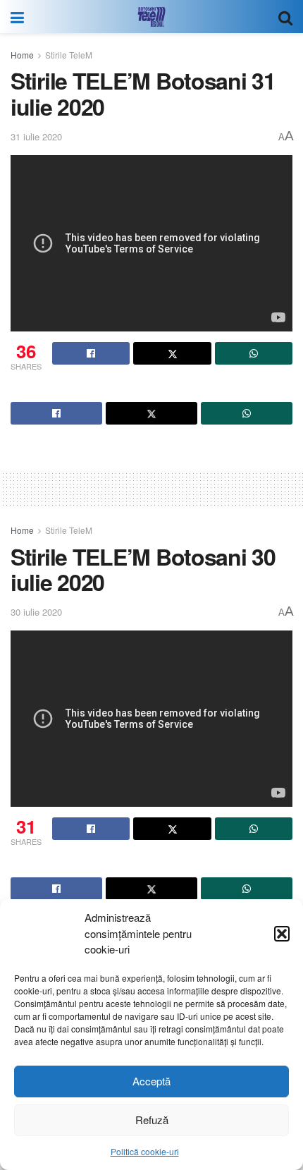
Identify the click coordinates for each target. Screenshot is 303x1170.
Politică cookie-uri (145, 1151)
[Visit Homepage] (151, 17)
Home (22, 55)
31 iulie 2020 (36, 136)
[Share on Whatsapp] (253, 353)
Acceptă (151, 1080)
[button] (282, 934)
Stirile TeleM (68, 55)
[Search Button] (285, 16)
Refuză (151, 1119)
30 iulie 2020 (36, 611)
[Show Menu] (17, 16)
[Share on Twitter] (172, 353)
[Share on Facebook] (91, 353)
